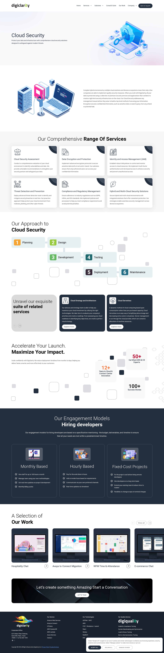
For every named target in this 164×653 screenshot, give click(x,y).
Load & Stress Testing (125, 632)
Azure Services (51, 635)
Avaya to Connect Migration (67, 566)
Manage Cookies (124, 647)
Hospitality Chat (20, 566)
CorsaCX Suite (111, 6)
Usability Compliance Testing (127, 626)
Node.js (85, 632)
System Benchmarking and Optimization (130, 629)
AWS (84, 623)
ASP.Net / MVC (87, 620)
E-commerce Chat (144, 566)
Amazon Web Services (53, 620)
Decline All (108, 647)
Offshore (50, 626)
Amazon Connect (52, 623)
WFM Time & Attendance (107, 566)
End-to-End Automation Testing (128, 635)
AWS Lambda (51, 632)
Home (79, 6)
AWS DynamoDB (52, 629)
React (84, 629)
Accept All (94, 647)
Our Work (122, 6)
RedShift (85, 635)
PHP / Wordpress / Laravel (91, 626)
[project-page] (46, 566)
